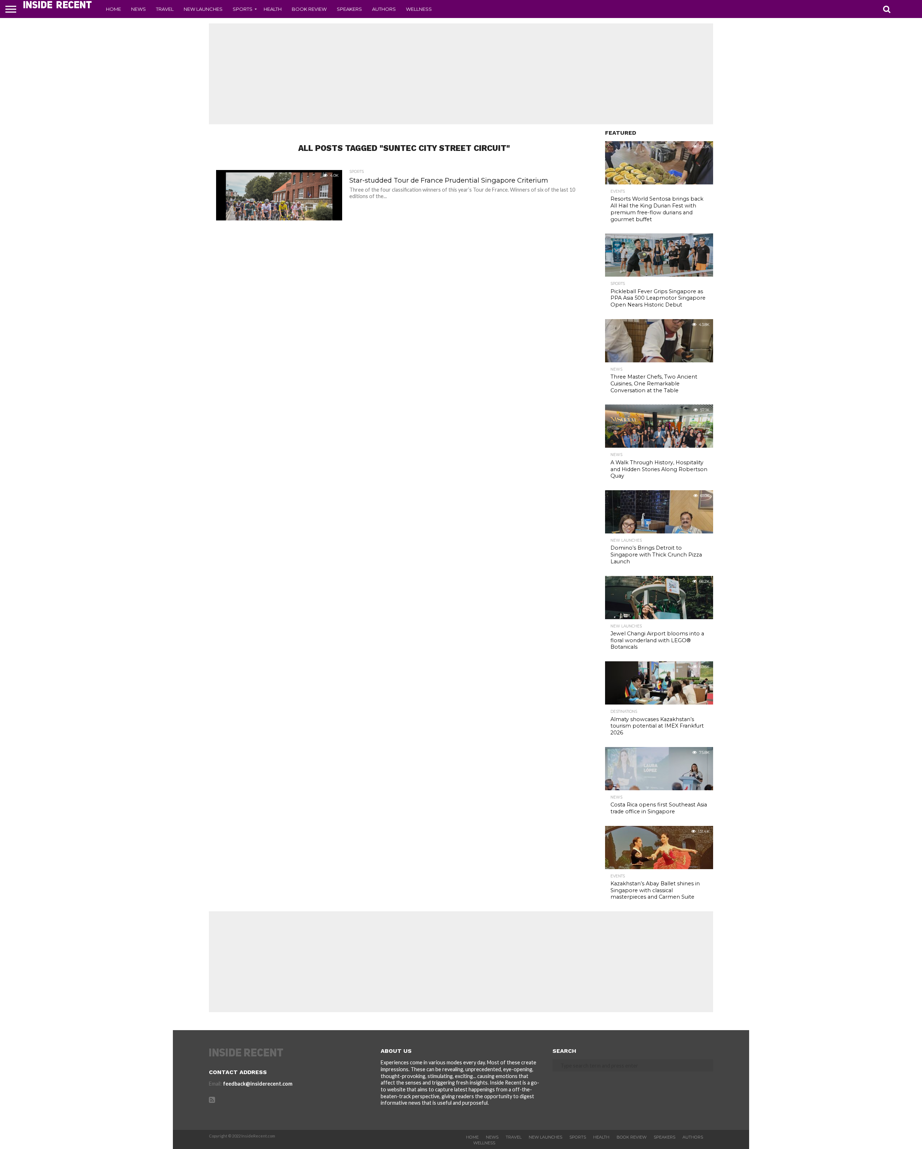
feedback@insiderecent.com (257, 1084)
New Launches (203, 9)
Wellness (419, 9)
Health (273, 9)
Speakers (349, 9)
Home (113, 9)
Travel (165, 9)
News (138, 9)
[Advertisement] (461, 73)
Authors (384, 9)
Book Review (309, 9)
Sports (242, 9)
